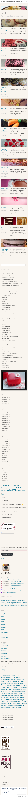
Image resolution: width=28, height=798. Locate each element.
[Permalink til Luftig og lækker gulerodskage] (14, 123)
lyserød (22, 697)
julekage (3, 695)
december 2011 (5, 465)
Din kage (2, 621)
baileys (2, 675)
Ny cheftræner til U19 (6, 517)
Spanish (6, 607)
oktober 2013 (4, 424)
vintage (13, 707)
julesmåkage (16, 695)
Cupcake (20, 19)
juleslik (11, 695)
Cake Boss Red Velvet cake (4, 29)
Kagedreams (3, 627)
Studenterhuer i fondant (4, 250)
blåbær (9, 675)
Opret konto (4, 776)
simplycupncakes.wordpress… (8, 713)
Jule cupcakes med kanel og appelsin (9, 291)
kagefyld (3, 697)
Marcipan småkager (6, 328)
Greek (15, 602)
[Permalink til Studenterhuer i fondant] (14, 243)
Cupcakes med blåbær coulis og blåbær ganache (12, 283)
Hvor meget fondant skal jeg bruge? (9, 361)
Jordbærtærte (4, 297)
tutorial (6, 705)
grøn (25, 687)
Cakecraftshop (4, 643)
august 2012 (4, 451)
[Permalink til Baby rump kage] (14, 103)
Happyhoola (3, 622)
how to (7, 691)
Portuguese (10, 605)
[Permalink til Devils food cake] (14, 222)
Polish (6, 605)
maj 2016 (4, 401)
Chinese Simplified (19, 599)
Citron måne (4, 334)
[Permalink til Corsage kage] (14, 183)
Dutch (13, 600)
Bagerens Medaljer (6, 365)
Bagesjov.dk (3, 614)
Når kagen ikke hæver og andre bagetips (10, 336)
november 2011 (5, 467)
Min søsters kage (4, 637)
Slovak (25, 605)
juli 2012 (3, 453)
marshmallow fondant (14, 699)
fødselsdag (19, 685)
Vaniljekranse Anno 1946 (7, 320)
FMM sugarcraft (4, 653)
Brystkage (3, 207)
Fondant (14, 39)
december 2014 (5, 414)
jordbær (15, 693)
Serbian (22, 605)
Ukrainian (19, 607)
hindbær (8, 689)
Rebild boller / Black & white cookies (9, 281)
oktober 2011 (4, 468)
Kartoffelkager (5, 359)
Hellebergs (3, 624)
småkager (18, 490)
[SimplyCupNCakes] (14, 9)
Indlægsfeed (4, 780)
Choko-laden (3, 618)
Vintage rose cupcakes (6, 349)
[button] (10, 385)
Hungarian (25, 602)
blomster (5, 676)
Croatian (7, 600)
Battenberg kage (5, 346)
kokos (7, 697)
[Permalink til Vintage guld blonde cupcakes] (14, 82)
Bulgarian (9, 599)
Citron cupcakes (5, 311)
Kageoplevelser (4, 635)
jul (18, 693)
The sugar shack (4, 659)
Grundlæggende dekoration (20, 39)
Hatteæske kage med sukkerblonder (5, 50)
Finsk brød (4, 324)
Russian (19, 605)
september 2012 (5, 449)
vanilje (21, 705)
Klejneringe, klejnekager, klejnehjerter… (10, 318)
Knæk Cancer (4, 299)
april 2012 (4, 457)
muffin (8, 701)
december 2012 (5, 443)
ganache (25, 685)
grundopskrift (21, 687)
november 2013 (5, 422)
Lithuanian (21, 603)
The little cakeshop (4, 645)
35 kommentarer (4, 234)
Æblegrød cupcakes (6, 295)
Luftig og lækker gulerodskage (4, 130)
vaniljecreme (3, 707)
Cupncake (3, 619)
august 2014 (4, 418)
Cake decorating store (5, 655)
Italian (6, 603)
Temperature (3, 670)
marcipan (4, 699)
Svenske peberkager (6, 330)
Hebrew (18, 602)
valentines (11, 705)
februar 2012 (4, 461)
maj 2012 (4, 455)
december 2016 (5, 397)
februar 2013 (4, 440)
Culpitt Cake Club (4, 647)
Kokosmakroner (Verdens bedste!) (9, 293)
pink (25, 701)
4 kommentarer (3, 35)
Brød (2, 485)
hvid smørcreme (22, 691)
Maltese (25, 603)
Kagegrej (2, 629)
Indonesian (3, 603)
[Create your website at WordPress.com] (14, 1)
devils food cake (11, 683)
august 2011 (4, 472)
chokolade (17, 677)
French (5, 602)
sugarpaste (23, 703)
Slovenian (3, 607)
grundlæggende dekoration (9, 687)
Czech (10, 600)
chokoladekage (5, 679)
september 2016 (5, 399)
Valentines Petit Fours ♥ (4, 150)
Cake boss (12, 677)
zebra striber (18, 707)
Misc (23, 218)
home (3, 272)
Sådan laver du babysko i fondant (9, 273)
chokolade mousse (15, 679)
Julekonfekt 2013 (5, 338)
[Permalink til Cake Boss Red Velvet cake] (14, 23)
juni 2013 (4, 432)
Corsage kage (4, 188)
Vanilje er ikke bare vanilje (7, 342)
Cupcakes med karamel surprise (8, 305)
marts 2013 (4, 438)
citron (20, 679)
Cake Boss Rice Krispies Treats (17, 583)
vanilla (7, 707)
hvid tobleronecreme (7, 693)
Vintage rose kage (5, 367)
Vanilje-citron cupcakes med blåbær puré (10, 348)
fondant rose (10, 685)
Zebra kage (4, 69)
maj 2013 (4, 434)
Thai (13, 607)
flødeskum (21, 683)
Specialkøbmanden (4, 639)
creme (2, 681)
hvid (12, 691)
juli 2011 (3, 474)
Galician (8, 602)
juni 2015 (4, 405)
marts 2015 (4, 410)
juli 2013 (3, 430)
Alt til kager (3, 613)
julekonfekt (7, 695)
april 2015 (4, 409)
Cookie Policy (4, 792)
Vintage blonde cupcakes (16, 585)
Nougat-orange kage (6, 326)
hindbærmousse (15, 689)
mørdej (11, 701)
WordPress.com (5, 784)
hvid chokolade (16, 691)
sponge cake (16, 703)
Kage (23, 19)
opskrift (19, 701)
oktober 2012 (4, 447)
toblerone (2, 705)
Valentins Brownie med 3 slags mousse (10, 313)
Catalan (13, 599)
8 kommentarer (3, 193)
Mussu (4, 579)
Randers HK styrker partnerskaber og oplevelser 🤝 (12, 504)
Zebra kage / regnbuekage (7, 355)
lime (18, 697)
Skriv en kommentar (4, 74)
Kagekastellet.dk (4, 631)
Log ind (3, 778)
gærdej (3, 689)
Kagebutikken (3, 626)
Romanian (15, 605)
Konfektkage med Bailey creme (8, 340)
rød (2, 703)
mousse (3, 701)
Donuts (3, 301)
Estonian (19, 600)
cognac (23, 679)
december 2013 (5, 420)
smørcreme (7, 703)
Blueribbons (3, 650)
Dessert (11, 485)
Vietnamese (24, 607)
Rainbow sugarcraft (5, 651)
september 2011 (5, 470)
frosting (14, 685)
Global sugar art (4, 648)
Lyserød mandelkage (6, 309)
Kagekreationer (4, 634)
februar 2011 (4, 480)
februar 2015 (4, 412)
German (12, 602)
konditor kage (13, 697)
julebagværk (22, 693)
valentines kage (16, 705)
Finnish (2, 602)
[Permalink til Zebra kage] (14, 63)
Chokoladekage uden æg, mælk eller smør (10, 285)
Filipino (23, 600)
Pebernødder (4, 322)
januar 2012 (4, 463)
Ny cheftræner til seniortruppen (8, 514)
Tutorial (26, 60)
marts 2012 (4, 459)
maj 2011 (4, 478)
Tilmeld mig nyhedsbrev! (7, 554)
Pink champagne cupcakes (7, 279)
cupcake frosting (3, 683)
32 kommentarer (4, 176)
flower (18, 683)
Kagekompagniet (4, 632)
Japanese (10, 603)
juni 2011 (4, 476)
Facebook (3, 558)
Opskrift (25, 19)
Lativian (17, 603)
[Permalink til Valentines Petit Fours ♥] (14, 143)
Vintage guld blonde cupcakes (4, 89)
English (15, 600)
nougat (14, 701)
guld (1, 689)
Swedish (10, 607)
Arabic (6, 599)
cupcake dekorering (17, 681)
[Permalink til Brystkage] (14, 201)
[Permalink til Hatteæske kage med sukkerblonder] (14, 43)
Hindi (21, 602)
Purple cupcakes (4, 656)
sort (13, 703)
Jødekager (4, 317)
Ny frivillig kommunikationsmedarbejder (10, 511)
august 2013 (4, 428)
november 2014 (5, 416)
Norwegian (3, 605)
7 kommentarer (3, 57)
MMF (23, 699)
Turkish (15, 607)
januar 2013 (4, 441)
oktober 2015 (4, 403)
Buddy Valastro (17, 675)
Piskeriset (4, 33)
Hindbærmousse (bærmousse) (8, 277)
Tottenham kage (5, 303)
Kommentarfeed (5, 782)
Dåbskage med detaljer (6, 332)
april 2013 (4, 436)
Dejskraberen (4, 210)
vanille (9, 707)
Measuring (3, 669)
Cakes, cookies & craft (5, 658)
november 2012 (5, 445)
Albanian (2, 599)
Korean (13, 603)
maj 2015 (4, 407)
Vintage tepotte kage (6, 307)
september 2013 (5, 426)
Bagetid (2, 616)
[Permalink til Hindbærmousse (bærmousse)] (14, 162)
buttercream (5, 677)
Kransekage (4, 315)
